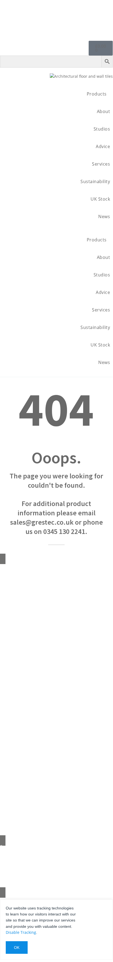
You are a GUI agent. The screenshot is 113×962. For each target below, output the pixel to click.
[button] (56, 228)
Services (101, 164)
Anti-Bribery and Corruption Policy (56, 682)
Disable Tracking (21, 932)
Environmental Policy (56, 648)
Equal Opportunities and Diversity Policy (56, 671)
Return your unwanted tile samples (56, 625)
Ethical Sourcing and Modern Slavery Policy (56, 659)
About (103, 111)
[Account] (106, 14)
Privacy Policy (56, 694)
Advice (103, 146)
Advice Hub (56, 602)
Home (56, 567)
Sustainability (95, 181)
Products (97, 94)
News (104, 216)
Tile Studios (56, 613)
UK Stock (100, 199)
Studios (102, 129)
